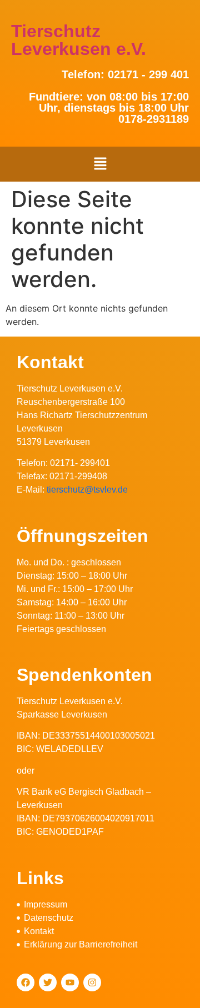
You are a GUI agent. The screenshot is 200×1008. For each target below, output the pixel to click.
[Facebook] (25, 982)
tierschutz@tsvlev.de (87, 489)
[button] (100, 164)
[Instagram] (92, 982)
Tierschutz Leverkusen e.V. (78, 40)
